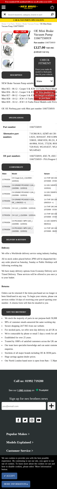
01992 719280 (34, 381)
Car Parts (11, 24)
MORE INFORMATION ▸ (16, 484)
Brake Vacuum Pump (31, 24)
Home (4, 24)
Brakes (18, 24)
